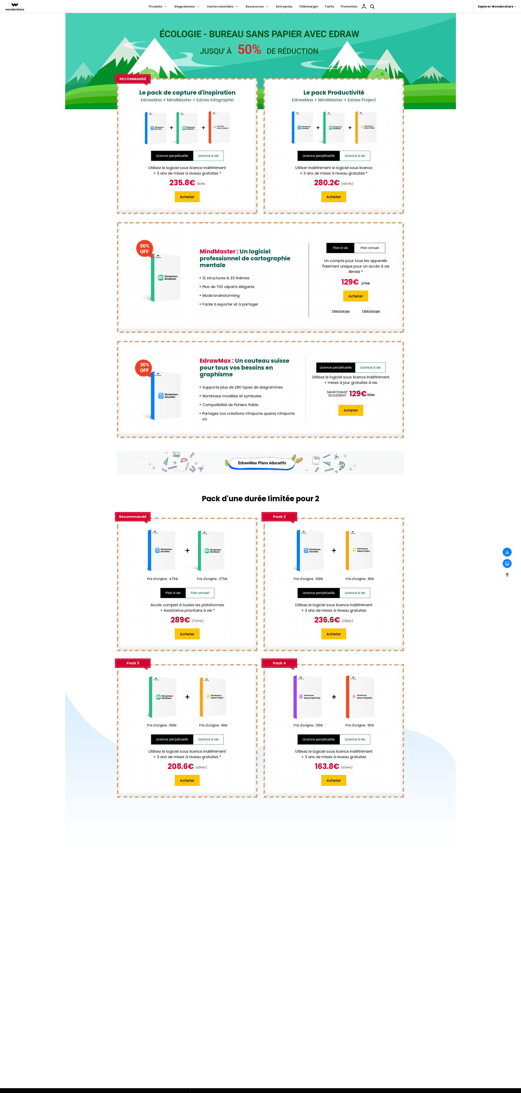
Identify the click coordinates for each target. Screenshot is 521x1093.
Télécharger (308, 6)
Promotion (349, 6)
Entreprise (284, 6)
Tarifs (329, 6)
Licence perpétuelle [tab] (172, 155)
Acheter (187, 196)
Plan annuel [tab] (200, 593)
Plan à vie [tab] (173, 593)
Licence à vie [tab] (208, 155)
